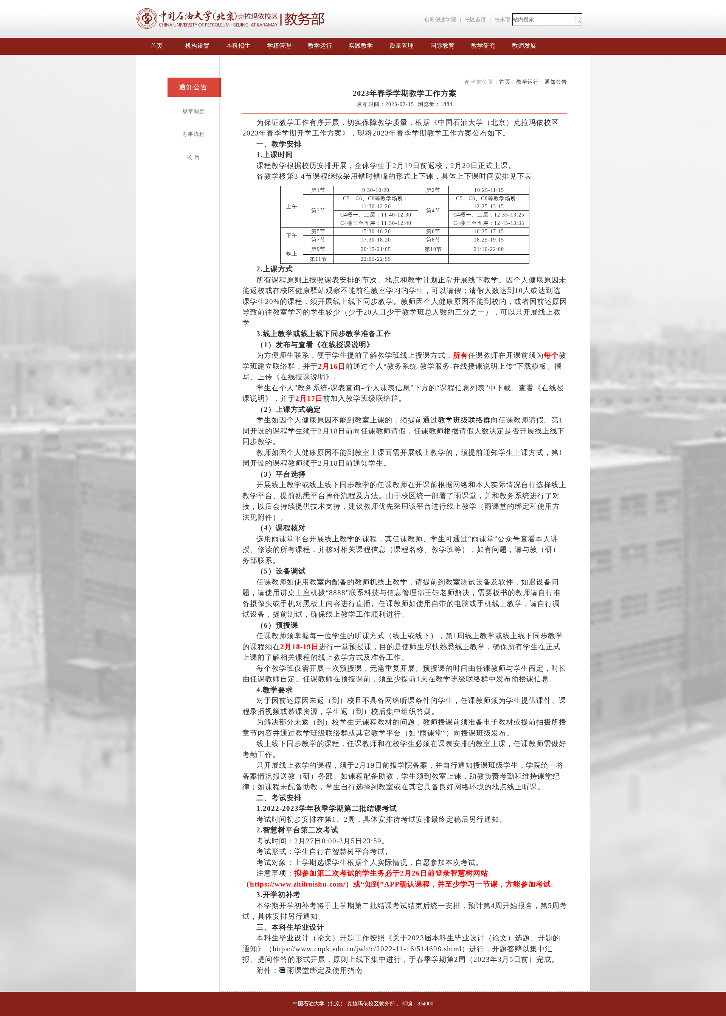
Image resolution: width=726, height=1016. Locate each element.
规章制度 (193, 111)
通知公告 (193, 87)
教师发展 (524, 45)
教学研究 (483, 45)
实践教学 (361, 45)
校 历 (193, 157)
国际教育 (442, 45)
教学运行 (320, 45)
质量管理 (401, 45)
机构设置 (197, 45)
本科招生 (238, 45)
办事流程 (193, 134)
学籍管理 (279, 45)
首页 (156, 45)
